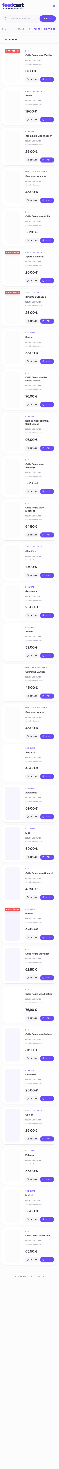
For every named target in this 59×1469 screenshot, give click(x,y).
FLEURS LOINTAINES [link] (44, 29)
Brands (22, 29)
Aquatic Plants (33, 91)
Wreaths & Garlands (36, 172)
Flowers (29, 132)
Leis (27, 51)
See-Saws (30, 333)
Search (47, 18)
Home (5, 29)
